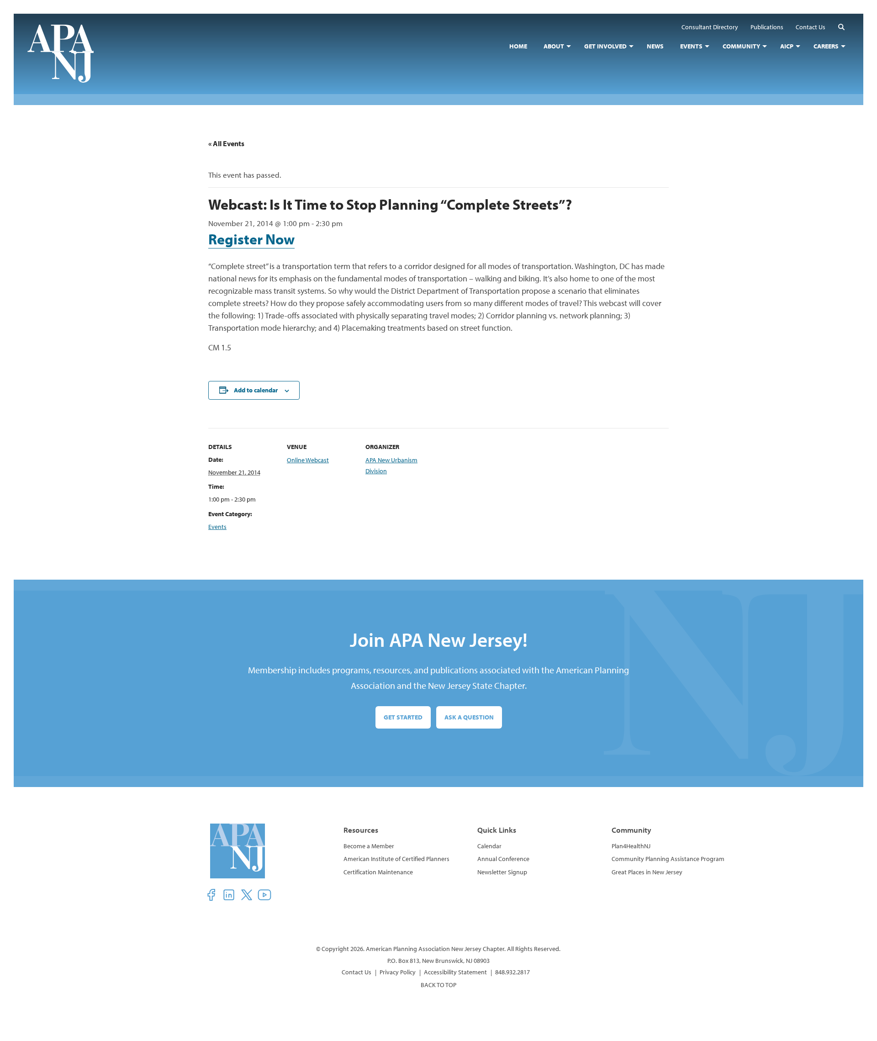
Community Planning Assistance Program (668, 859)
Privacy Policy (398, 972)
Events (217, 527)
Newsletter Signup (502, 872)
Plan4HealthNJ (631, 846)
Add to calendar (256, 390)
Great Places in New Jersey (647, 872)
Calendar (489, 846)
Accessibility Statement (455, 972)
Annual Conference (503, 859)
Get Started (403, 717)
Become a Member (368, 846)
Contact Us (356, 972)
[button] (841, 26)
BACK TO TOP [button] (438, 985)
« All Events (226, 143)
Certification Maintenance (378, 872)
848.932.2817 (512, 972)
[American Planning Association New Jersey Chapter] (67, 54)
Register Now (251, 239)
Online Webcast (308, 460)
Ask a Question (469, 717)
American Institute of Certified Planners (396, 859)
